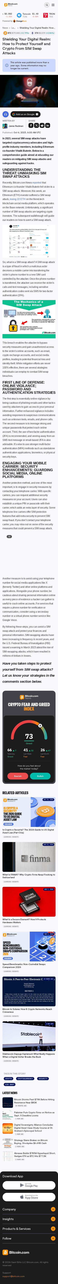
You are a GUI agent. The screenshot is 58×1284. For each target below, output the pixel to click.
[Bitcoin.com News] (10, 5)
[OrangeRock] (20, 21)
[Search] (46, 4)
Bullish (40, 776)
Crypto (8, 1079)
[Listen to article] (5, 114)
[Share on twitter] (36, 125)
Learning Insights (13, 27)
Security (43, 1079)
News (5, 27)
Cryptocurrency (25, 1079)
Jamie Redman (16, 126)
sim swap (9, 1084)
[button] (37, 114)
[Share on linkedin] (47, 125)
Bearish (17, 776)
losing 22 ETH (18, 199)
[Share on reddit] (42, 125)
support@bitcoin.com (13, 1276)
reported (36, 182)
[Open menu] (53, 4)
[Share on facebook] (30, 125)
